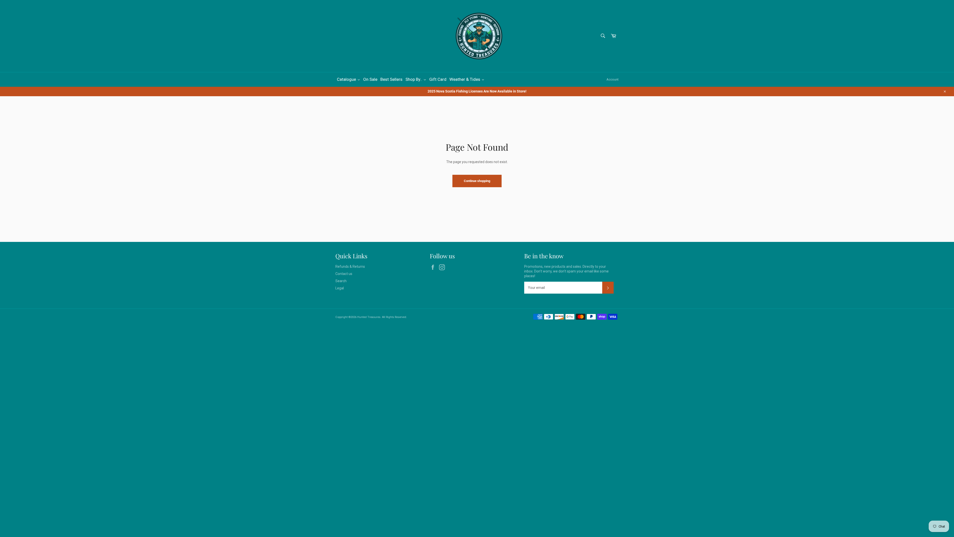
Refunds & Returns (350, 266)
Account (612, 79)
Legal (339, 288)
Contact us (343, 274)
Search (341, 281)
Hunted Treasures (368, 317)
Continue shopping (477, 181)
